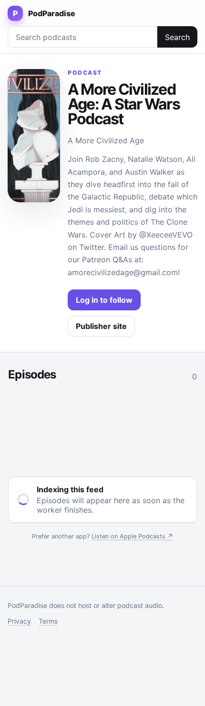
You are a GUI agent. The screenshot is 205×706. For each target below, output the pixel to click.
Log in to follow (104, 300)
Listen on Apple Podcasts (132, 536)
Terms (48, 621)
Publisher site (101, 326)
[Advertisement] (102, 427)
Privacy (19, 621)
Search (177, 37)
